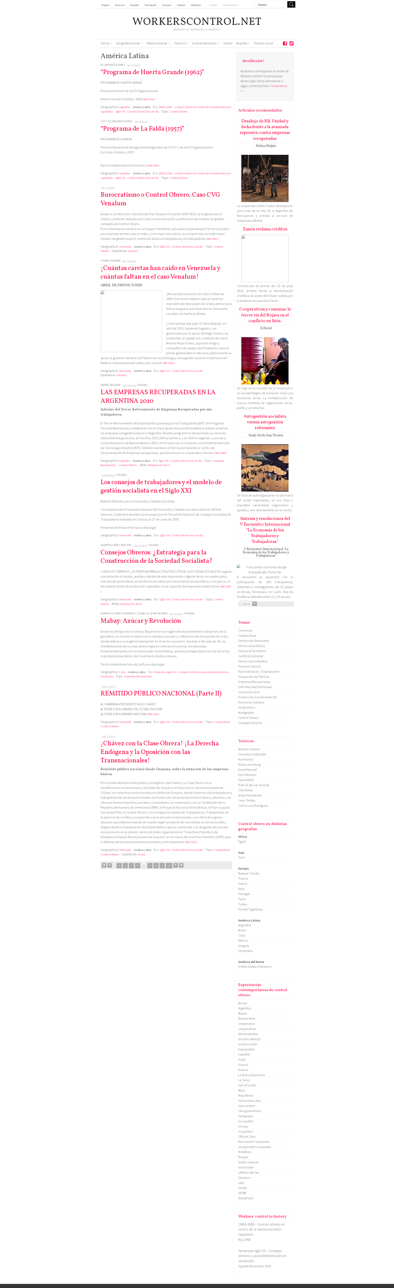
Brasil (241, 930)
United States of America (254, 966)
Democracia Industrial (252, 661)
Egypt (242, 841)
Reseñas (241, 43)
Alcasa (141, 854)
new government (249, 1111)
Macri (241, 1090)
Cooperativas (222, 722)
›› (254, 603)
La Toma (244, 1080)
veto (241, 1183)
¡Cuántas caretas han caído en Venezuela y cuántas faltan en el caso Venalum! (160, 272)
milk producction (249, 1100)
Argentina (124, 107)
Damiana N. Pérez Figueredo (118, 613)
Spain (242, 899)
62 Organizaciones (113, 65)
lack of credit (247, 1085)
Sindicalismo (246, 707)
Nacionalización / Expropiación (258, 671)
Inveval (243, 1065)
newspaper (245, 1116)
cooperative (246, 1023)
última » (181, 865)
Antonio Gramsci (249, 749)
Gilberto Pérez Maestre (116, 545)
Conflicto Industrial (250, 656)
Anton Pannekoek (250, 795)
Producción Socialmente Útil (257, 697)
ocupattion (245, 1131)
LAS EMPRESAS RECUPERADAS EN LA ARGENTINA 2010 (158, 397)
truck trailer (246, 1167)
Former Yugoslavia (250, 909)
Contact (214, 5)
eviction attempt (249, 1039)
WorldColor (246, 1198)
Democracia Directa (251, 646)
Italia (241, 889)
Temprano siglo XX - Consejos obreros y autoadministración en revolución (262, 1256)
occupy (243, 1126)
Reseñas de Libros (159, 465)
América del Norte (251, 962)
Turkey (242, 904)
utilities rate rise (248, 1172)
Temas (104, 43)
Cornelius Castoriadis (252, 754)
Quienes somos (230, 5)
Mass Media (245, 1095)
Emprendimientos (204, 43)
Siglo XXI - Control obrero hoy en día (137, 111)
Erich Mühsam (247, 775)
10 (169, 865)
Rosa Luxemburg (249, 764)
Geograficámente (128, 43)
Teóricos (180, 43)
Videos (227, 43)
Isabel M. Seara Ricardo (153, 613)
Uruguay (243, 945)
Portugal (244, 894)
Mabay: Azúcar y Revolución (141, 621)
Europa (243, 868)
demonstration (248, 1034)
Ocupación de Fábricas (253, 676)
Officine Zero (247, 1136)
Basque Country (249, 873)
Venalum (133, 251)
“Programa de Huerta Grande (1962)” (152, 72)
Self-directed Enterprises (255, 687)
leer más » (149, 99)
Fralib (242, 1059)
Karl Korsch (245, 759)
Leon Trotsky (246, 800)
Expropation (246, 1049)
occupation (246, 1121)
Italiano (142, 385)
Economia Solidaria (251, 702)
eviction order (247, 1044)
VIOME (242, 1193)
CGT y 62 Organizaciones (117, 121)
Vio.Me (242, 1188)
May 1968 (244, 1239)
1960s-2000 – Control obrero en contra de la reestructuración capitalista (261, 1229)
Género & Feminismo (252, 651)
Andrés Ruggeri (110, 385)
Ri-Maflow (244, 1152)
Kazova (243, 1070)
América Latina (141, 107)
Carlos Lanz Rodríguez (253, 805)
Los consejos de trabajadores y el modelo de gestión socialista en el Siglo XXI (161, 487)
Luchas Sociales (249, 692)
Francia (243, 878)
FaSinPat (244, 1054)
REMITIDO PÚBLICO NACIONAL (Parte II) (161, 693)
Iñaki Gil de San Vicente (253, 785)
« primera (104, 865)
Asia (241, 852)
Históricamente (157, 43)
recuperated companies (254, 1147)
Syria (241, 857)
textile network (248, 1162)
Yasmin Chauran (110, 260)
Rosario (243, 1157)
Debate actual (263, 43)
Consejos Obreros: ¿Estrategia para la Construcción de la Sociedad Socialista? (156, 557)
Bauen (242, 1013)
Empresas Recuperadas (138, 676)
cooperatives (247, 1029)
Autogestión (246, 712)
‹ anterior (109, 865)
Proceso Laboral (249, 666)
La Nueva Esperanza (251, 1075)
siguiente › (175, 865)
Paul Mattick (246, 780)
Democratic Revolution (253, 641)
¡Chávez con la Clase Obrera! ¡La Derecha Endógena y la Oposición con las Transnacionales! (160, 752)
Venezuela (125, 246)
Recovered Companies (253, 1142)
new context (246, 1106)
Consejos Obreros (250, 723)
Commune (245, 630)
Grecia (242, 883)
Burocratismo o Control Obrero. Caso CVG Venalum (160, 199)
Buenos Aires (246, 1018)
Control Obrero (179, 111)
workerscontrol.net (197, 22)
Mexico (243, 940)
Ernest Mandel (247, 770)
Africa (242, 836)
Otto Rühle (245, 790)
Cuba (122, 672)
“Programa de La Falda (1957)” (142, 128)
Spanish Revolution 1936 (254, 1266)
